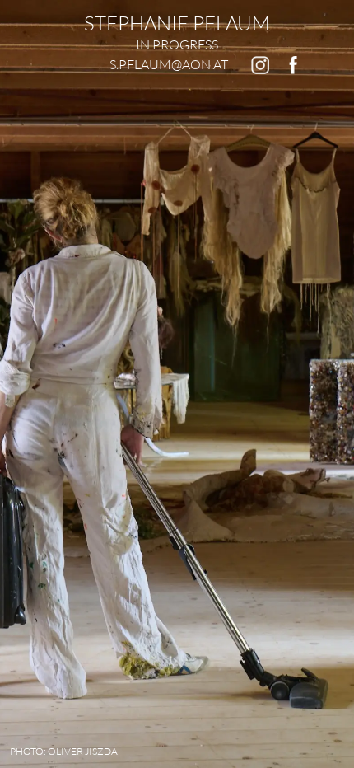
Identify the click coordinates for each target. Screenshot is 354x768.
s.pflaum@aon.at (168, 64)
